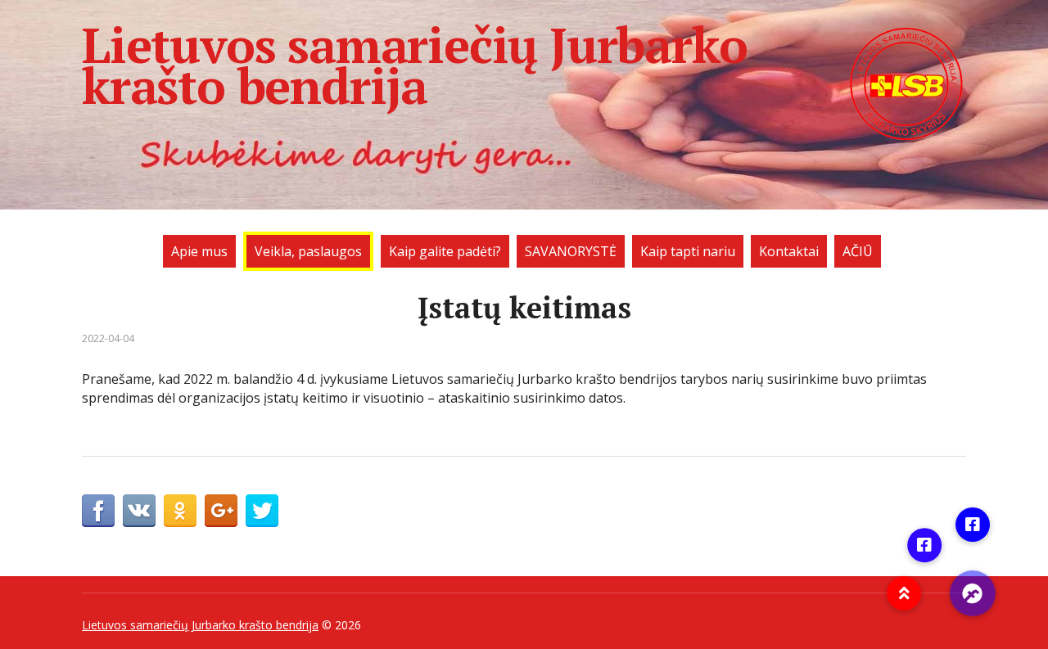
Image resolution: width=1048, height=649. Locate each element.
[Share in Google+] (221, 510)
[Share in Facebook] (98, 510)
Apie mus (199, 251)
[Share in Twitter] (262, 510)
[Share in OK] (180, 510)
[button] (973, 593)
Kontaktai (789, 251)
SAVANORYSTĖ (571, 251)
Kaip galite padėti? (445, 251)
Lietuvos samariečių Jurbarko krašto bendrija (414, 65)
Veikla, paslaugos (308, 251)
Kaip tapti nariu (687, 251)
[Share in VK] (139, 510)
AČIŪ (857, 251)
